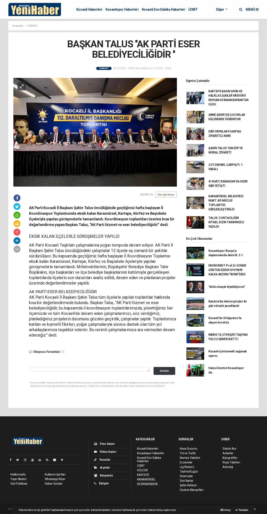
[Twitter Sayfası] (19, 460)
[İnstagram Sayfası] (27, 460)
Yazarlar (105, 459)
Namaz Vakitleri (190, 457)
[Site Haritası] (56, 460)
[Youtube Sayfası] (34, 460)
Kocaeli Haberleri (89, 9)
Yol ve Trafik (188, 453)
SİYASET (33, 25)
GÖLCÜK (142, 470)
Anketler (228, 453)
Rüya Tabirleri (231, 462)
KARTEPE (143, 475)
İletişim (103, 483)
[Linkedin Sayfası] (41, 460)
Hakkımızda (17, 474)
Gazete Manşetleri (191, 490)
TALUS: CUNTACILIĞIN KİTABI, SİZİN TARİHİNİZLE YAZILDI (226, 222)
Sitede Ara (229, 448)
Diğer (220, 9)
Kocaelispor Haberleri (122, 9)
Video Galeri (107, 451)
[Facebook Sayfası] (12, 460)
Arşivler (104, 467)
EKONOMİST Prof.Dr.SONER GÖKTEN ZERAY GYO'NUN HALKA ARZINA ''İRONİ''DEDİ (227, 270)
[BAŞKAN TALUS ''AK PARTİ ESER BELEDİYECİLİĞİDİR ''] (95, 132)
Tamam (243, 510)
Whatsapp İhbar (55, 479)
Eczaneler (186, 462)
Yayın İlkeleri (18, 479)
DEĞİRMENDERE (147, 484)
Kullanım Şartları (55, 474)
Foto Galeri (107, 443)
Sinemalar (186, 476)
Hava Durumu (188, 448)
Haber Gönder (54, 483)
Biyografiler (230, 457)
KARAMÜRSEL (146, 479)
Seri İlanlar (186, 480)
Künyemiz (106, 475)
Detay (227, 510)
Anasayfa (18, 25)
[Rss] (49, 460)
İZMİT (193, 9)
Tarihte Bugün (189, 471)
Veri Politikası (18, 483)
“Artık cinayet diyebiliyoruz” (226, 286)
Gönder (164, 370)
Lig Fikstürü (187, 467)
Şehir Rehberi (188, 485)
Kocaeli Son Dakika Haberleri (163, 9)
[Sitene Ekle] (64, 460)
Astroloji (228, 467)
